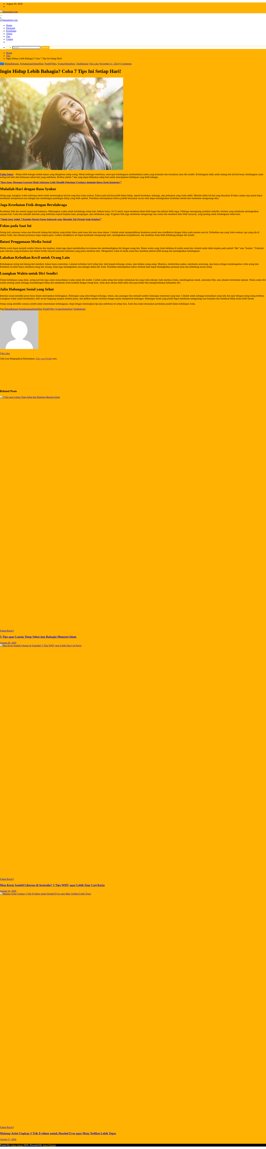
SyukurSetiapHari (66, 63)
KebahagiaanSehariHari (31, 63)
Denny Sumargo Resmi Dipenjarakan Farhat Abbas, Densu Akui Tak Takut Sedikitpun (46, 384)
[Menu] (1, 15)
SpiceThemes (49, 1145)
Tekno (9, 33)
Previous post (6, 366)
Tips (8, 36)
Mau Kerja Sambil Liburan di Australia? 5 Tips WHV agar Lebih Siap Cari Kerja (52, 885)
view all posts (6, 364)
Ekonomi (10, 28)
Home (9, 25)
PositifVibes (50, 63)
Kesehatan (11, 31)
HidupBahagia (12, 63)
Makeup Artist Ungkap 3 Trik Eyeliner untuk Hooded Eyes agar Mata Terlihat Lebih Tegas (58, 1133)
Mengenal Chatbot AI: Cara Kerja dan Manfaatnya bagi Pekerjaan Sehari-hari (41, 372)
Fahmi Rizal (6, 630)
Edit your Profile (44, 358)
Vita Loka (94, 63)
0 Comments (125, 63)
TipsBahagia (82, 63)
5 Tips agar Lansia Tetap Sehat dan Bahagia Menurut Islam (38, 636)
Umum (9, 39)
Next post (4, 378)
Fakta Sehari (6, 174)
